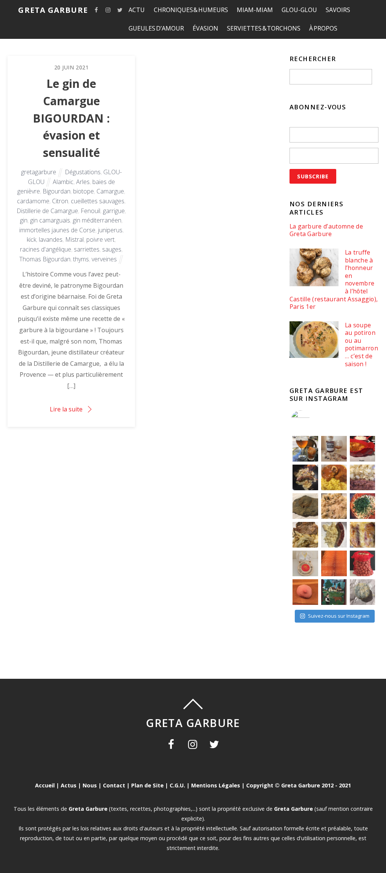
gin (24, 220)
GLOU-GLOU (299, 10)
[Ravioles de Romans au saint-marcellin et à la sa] (334, 506)
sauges (111, 249)
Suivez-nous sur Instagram (338, 615)
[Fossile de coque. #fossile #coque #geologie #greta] (305, 506)
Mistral (74, 239)
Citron (60, 201)
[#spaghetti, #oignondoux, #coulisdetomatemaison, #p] (362, 506)
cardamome (33, 201)
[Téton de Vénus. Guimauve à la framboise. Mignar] (305, 592)
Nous (90, 785)
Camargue (110, 191)
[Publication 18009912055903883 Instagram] (334, 449)
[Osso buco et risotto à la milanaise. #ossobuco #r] (334, 477)
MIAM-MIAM (255, 10)
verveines (104, 259)
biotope (83, 191)
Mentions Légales (215, 785)
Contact (114, 785)
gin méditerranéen (97, 220)
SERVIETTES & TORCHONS (263, 28)
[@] (311, 419)
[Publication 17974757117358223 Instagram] (305, 449)
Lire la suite (66, 409)
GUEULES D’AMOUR (156, 28)
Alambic (63, 182)
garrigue (114, 211)
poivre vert (100, 239)
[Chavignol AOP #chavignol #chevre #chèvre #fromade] (362, 592)
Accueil (45, 785)
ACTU (137, 10)
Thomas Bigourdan (44, 259)
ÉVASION (205, 28)
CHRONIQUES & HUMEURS (191, 10)
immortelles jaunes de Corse (57, 230)
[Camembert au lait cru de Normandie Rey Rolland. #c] (305, 563)
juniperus (110, 230)
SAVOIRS (338, 10)
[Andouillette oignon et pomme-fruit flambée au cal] (305, 477)
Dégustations (83, 172)
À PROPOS (323, 28)
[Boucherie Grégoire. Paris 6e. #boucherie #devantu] (334, 592)
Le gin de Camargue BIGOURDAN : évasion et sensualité (71, 118)
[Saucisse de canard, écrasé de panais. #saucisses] (334, 535)
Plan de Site (147, 785)
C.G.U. (177, 785)
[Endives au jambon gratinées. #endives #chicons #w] (362, 535)
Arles (83, 182)
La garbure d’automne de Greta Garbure (326, 230)
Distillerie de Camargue (47, 211)
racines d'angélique (45, 249)
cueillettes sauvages (97, 201)
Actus (69, 785)
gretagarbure (38, 172)
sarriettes (87, 249)
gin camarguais (50, 220)
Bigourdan (56, 191)
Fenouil (90, 211)
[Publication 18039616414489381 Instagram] (362, 449)
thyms (81, 259)
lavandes (51, 239)
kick (31, 239)
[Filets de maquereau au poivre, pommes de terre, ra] (362, 477)
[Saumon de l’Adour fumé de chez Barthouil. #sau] (334, 563)
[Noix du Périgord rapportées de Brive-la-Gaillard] (362, 563)
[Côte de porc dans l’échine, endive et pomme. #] (305, 535)
